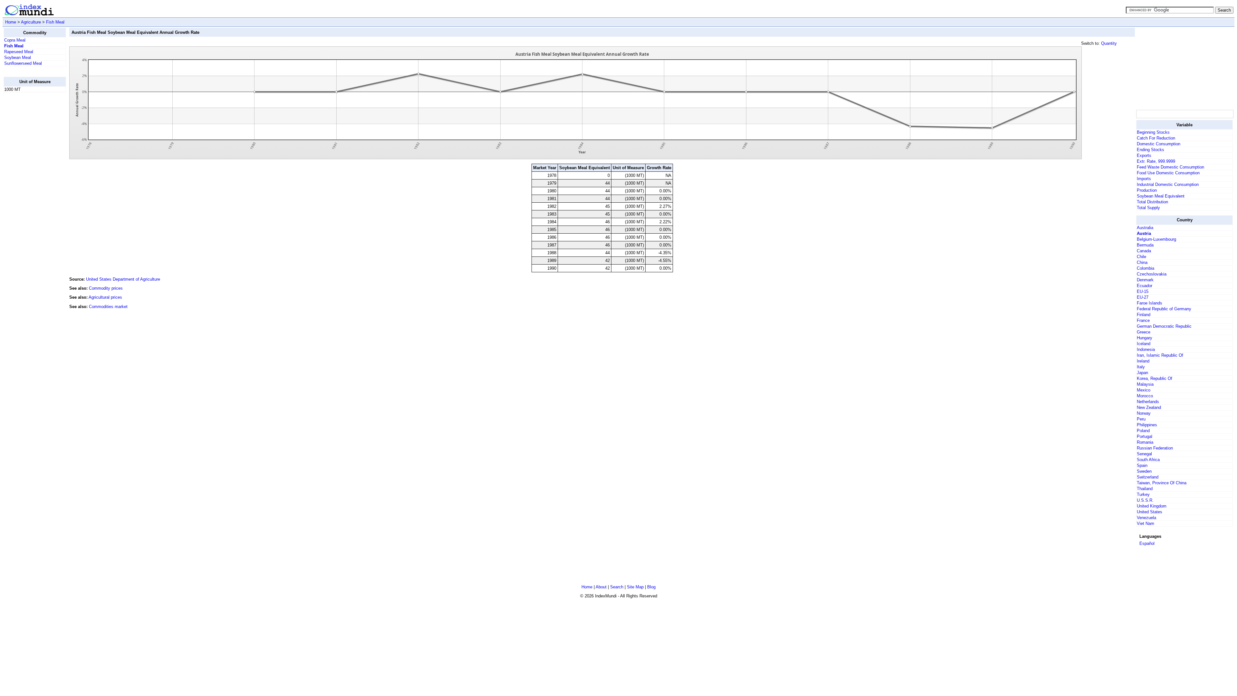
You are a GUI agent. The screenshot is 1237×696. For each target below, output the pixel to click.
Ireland (1143, 361)
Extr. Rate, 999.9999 (1156, 161)
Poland (1143, 430)
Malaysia (1145, 384)
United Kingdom (1151, 506)
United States (1149, 511)
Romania (1145, 442)
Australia (1145, 227)
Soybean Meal (17, 57)
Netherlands (1148, 401)
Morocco (1145, 395)
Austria (1144, 233)
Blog (651, 587)
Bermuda (1145, 245)
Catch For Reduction (1156, 138)
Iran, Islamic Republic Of (1160, 355)
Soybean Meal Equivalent (1160, 196)
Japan (1142, 372)
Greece (1143, 332)
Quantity (1109, 43)
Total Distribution (1152, 201)
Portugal (1144, 436)
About (601, 587)
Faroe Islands (1149, 303)
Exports (1144, 155)
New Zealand (1149, 407)
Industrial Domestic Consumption (1168, 184)
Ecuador (1144, 285)
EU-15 (1142, 291)
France (1143, 320)
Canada (1144, 250)
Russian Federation (1155, 448)
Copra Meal (14, 40)
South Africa (1148, 459)
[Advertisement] (29, 194)
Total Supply (1148, 207)
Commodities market (108, 306)
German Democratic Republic (1164, 326)
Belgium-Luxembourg (1156, 239)
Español (1147, 543)
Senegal (1144, 453)
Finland (1143, 314)
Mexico (1143, 390)
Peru (1141, 419)
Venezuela (1146, 517)
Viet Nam (1145, 523)
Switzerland (1147, 477)
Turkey (1143, 494)
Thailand (1145, 488)
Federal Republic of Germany (1164, 308)
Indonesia (1146, 349)
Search (616, 587)
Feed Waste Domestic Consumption (1170, 167)
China (1142, 262)
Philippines (1147, 424)
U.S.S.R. (1145, 500)
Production (1147, 190)
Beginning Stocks (1153, 132)
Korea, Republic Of (1154, 378)
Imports (1144, 178)
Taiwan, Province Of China (1161, 482)
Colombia (1145, 268)
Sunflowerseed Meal (23, 63)
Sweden (1144, 471)
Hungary (1144, 337)
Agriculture (31, 22)
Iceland (1143, 343)
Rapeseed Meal (18, 51)
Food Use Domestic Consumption (1168, 172)
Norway (1144, 413)
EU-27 (1142, 297)
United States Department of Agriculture (123, 279)
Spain (1142, 465)
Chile (1141, 256)
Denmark (1145, 279)
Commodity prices (106, 288)
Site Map (635, 587)
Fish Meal (55, 22)
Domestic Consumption (1158, 143)
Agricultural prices (105, 297)
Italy (1141, 366)
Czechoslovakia (1151, 274)
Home (10, 22)
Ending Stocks (1150, 149)
